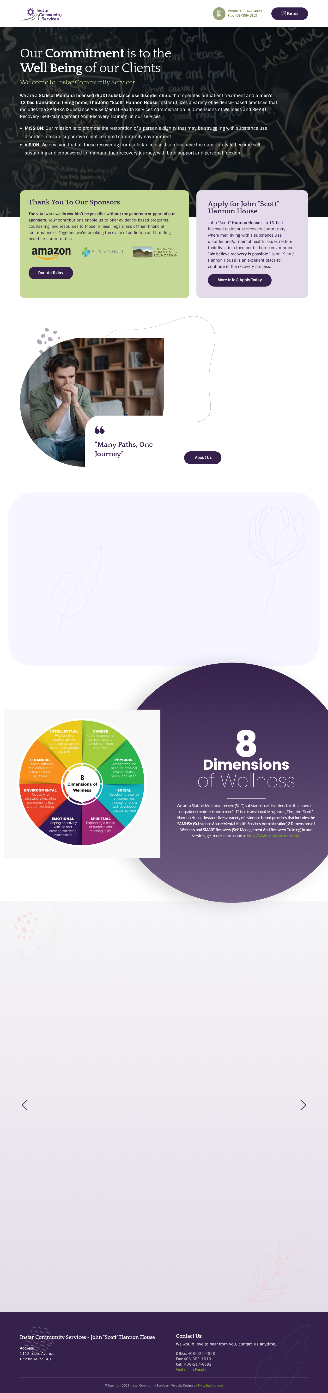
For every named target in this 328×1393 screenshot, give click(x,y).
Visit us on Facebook (194, 1369)
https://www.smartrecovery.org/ (273, 835)
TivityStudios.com (210, 1385)
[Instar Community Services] (41, 14)
